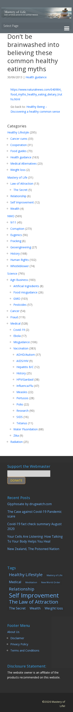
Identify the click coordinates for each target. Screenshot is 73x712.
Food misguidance (25, 292)
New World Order (50, 582)
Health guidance (36, 77)
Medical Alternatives (23, 163)
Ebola (17, 336)
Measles (21, 392)
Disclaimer (17, 638)
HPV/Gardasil (24, 379)
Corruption (17, 229)
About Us (13, 632)
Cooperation (18, 145)
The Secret (20, 190)
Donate (16, 480)
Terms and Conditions (24, 650)
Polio (19, 404)
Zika (16, 435)
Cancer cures (18, 139)
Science (12, 273)
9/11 (13, 222)
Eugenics (16, 235)
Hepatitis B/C (25, 367)
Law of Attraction (21, 183)
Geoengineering (20, 247)
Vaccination (20, 348)
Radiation (16, 442)
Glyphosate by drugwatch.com (29, 504)
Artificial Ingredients (26, 286)
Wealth (14, 209)
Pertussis (22, 398)
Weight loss (18, 170)
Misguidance (21, 342)
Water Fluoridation (25, 429)
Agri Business (19, 280)
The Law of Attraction (33, 602)
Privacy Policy (19, 644)
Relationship (18, 196)
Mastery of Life (17, 177)
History (15, 253)
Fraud (14, 317)
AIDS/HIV (22, 361)
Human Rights (19, 260)
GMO (16, 298)
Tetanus (21, 423)
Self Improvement (22, 202)
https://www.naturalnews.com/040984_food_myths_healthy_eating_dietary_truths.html (36, 94)
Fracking (15, 241)
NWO (10, 216)
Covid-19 (19, 330)
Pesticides (20, 305)
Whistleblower (19, 266)
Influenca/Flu (24, 386)
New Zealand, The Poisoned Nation (33, 549)
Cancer (14, 311)
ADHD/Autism (25, 355)
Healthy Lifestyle (18, 132)
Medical (15, 323)
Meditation (31, 582)
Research (22, 411)
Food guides (18, 151)
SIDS (19, 417)
